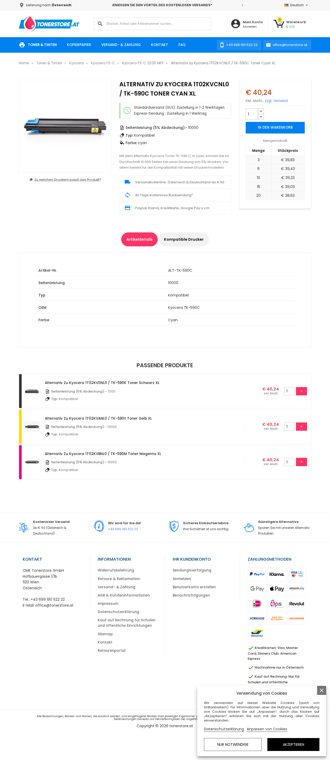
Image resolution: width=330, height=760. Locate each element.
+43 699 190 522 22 (123, 529)
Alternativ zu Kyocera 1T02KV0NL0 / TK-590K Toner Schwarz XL (102, 382)
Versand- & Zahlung (121, 44)
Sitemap (105, 634)
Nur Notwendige (233, 744)
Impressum (108, 603)
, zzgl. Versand (275, 100)
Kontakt (159, 44)
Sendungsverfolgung (192, 570)
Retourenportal (112, 650)
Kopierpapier (79, 44)
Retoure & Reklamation (119, 578)
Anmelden (182, 578)
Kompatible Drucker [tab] (184, 239)
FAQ (181, 44)
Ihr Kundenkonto (192, 559)
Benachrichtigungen (191, 595)
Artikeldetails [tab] (139, 239)
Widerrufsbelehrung (116, 570)
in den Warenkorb (275, 127)
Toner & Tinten (42, 44)
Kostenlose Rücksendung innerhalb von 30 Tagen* (179, 5)
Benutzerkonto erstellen (194, 587)
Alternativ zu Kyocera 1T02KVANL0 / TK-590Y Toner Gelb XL (98, 418)
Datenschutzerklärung (118, 611)
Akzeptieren (293, 744)
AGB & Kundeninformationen (124, 595)
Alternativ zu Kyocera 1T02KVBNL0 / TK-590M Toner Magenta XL (103, 453)
